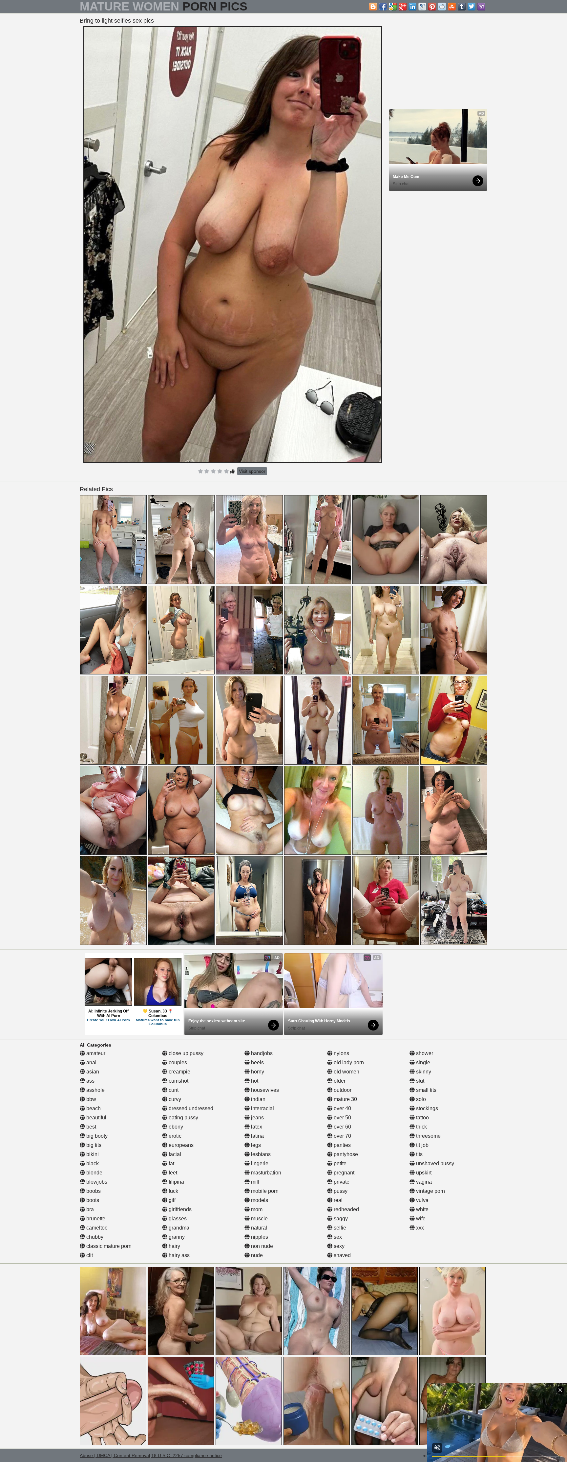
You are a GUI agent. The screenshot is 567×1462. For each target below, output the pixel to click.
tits (419, 1154)
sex (337, 1237)
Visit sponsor (252, 471)
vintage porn (430, 1191)
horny (257, 1071)
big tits (93, 1145)
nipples (259, 1237)
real (337, 1200)
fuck (172, 1191)
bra (89, 1209)
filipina (175, 1182)
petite (339, 1163)
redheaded (345, 1209)
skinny (423, 1071)
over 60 (341, 1127)
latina (257, 1136)
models (259, 1200)
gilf (171, 1200)
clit (89, 1255)
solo (420, 1099)
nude (256, 1255)
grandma (178, 1228)
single (422, 1062)
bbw (90, 1099)
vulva (422, 1200)
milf (254, 1182)
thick (421, 1127)
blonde (93, 1172)
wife (420, 1218)
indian (257, 1099)
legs (255, 1145)
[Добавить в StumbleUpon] (452, 6)
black (92, 1163)
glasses (177, 1218)
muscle (259, 1218)
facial (174, 1154)
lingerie (259, 1163)
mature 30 (344, 1099)
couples (177, 1062)
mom (256, 1209)
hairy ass (178, 1255)
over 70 (341, 1136)
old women (345, 1071)
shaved (341, 1255)
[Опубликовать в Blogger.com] (373, 6)
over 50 (341, 1117)
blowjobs (96, 1182)
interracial (262, 1108)
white (422, 1209)
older (339, 1081)
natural (258, 1228)
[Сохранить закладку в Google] (393, 6)
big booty (96, 1136)
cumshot (177, 1081)
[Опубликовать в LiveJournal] (422, 6)
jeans (257, 1117)
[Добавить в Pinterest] (432, 6)
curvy (174, 1099)
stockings (426, 1108)
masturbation (265, 1172)
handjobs (261, 1053)
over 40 (341, 1108)
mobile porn (264, 1191)
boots (92, 1200)
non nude (261, 1246)
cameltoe (96, 1228)
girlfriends (179, 1209)
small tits (425, 1090)
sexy (338, 1246)
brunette (95, 1218)
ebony (175, 1127)
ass (89, 1081)
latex (256, 1127)
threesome (428, 1136)
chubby (94, 1237)
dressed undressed (190, 1108)
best (90, 1127)
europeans (180, 1145)
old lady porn (348, 1062)
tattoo (422, 1117)
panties (341, 1145)
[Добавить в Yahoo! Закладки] (481, 6)
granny (176, 1237)
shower (424, 1053)
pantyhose (345, 1154)
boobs (93, 1191)
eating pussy (182, 1117)
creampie (178, 1071)
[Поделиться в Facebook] (383, 6)
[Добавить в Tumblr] (462, 6)
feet (172, 1172)
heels (257, 1062)
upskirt (423, 1172)
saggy (340, 1218)
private (340, 1182)
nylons (340, 1053)
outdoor (341, 1090)
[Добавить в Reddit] (442, 6)
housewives (264, 1090)
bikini (92, 1154)
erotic (174, 1136)
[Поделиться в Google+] (403, 6)
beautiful (95, 1117)
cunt (172, 1090)
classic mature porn (108, 1246)
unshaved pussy (434, 1163)
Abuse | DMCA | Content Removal (115, 1455)
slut (419, 1081)
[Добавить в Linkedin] (412, 6)
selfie (339, 1228)
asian (92, 1071)
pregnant (343, 1172)
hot (254, 1081)
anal (90, 1062)
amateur (95, 1053)
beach (93, 1108)
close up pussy (185, 1053)
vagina (423, 1182)
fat (170, 1163)
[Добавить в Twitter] (471, 6)
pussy (339, 1191)
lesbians (260, 1154)
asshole (95, 1090)
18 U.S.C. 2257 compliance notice (186, 1455)
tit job (422, 1145)
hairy (173, 1246)
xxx (419, 1228)
